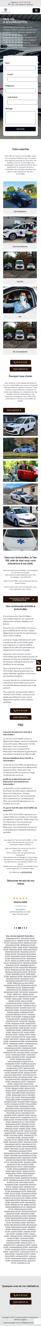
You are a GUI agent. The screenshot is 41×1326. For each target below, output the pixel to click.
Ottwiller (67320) (25, 1128)
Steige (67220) (30, 1023)
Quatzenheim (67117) (29, 1117)
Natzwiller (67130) (25, 1189)
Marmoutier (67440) (19, 1222)
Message (9, 109)
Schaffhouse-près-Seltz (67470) (23, 1066)
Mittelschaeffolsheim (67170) (15, 1207)
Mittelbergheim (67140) (12, 1211)
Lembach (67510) (27, 1243)
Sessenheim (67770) (18, 1037)
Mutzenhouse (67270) (18, 1191)
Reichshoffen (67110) (13, 1113)
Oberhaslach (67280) (29, 1158)
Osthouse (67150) (23, 1133)
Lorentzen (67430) (29, 1231)
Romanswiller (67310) (19, 1095)
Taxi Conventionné (20, 246)
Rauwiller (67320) (11, 1115)
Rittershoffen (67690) (13, 1099)
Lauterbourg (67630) (23, 1245)
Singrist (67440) (29, 1032)
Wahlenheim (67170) (14, 990)
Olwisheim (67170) (30, 1135)
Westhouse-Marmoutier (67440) (16, 972)
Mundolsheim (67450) (29, 1193)
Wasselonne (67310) (27, 978)
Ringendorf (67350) (28, 1099)
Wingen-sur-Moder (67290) (20, 961)
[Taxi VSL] (20, 265)
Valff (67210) (17, 994)
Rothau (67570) (29, 1088)
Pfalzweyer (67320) (12, 1126)
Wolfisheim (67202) (10, 947)
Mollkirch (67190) (30, 1205)
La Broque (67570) (21, 1256)
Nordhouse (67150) (13, 1164)
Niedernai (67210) (28, 1171)
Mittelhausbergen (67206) (23, 1209)
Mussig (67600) (15, 1193)
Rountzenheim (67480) (11, 1086)
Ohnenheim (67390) (14, 1137)
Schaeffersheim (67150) (14, 1068)
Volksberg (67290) (28, 990)
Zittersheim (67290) (28, 938)
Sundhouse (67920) (27, 1012)
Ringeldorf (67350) (10, 1102)
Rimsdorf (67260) (24, 1102)
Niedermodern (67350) (14, 1173)
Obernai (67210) (30, 1149)
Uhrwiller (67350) (29, 999)
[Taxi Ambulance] (20, 194)
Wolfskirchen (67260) (27, 945)
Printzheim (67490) (21, 1119)
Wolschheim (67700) (13, 945)
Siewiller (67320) (24, 1034)
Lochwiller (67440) (22, 1234)
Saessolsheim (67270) (18, 1081)
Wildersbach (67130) (11, 967)
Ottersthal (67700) (30, 1131)
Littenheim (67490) (29, 1236)
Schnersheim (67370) (26, 1050)
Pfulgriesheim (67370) (13, 1124)
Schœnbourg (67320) (29, 1048)
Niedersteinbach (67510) (13, 1166)
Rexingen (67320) (13, 1106)
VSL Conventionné (20, 352)
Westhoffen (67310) (18, 974)
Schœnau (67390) (13, 1050)
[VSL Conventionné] (20, 335)
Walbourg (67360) (28, 987)
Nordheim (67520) (27, 1164)
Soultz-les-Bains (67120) (27, 1028)
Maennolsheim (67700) (19, 1227)
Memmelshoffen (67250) (19, 1218)
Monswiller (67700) (17, 1202)
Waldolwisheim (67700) (12, 985)
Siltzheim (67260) (12, 1034)
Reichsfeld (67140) (28, 1113)
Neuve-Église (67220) (26, 1182)
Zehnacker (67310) (16, 943)
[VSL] (20, 300)
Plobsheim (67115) (18, 1122)
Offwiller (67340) (23, 1140)
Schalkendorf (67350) (12, 1064)
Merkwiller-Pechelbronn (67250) (15, 1216)
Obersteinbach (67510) (13, 1144)
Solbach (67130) (17, 1032)
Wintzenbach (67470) (18, 956)
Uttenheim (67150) (25, 996)
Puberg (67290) (9, 1119)
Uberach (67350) (26, 1001)
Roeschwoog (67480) (28, 1097)
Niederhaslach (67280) (12, 1178)
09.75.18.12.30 (24, 2)
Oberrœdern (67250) (17, 1149)
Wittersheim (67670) (30, 949)
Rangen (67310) (15, 1117)
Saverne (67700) (28, 1068)
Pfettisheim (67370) (28, 1124)
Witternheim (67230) (12, 952)
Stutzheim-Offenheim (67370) (16, 1014)
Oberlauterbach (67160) (12, 1153)
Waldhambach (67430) (29, 985)
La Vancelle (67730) (22, 1254)
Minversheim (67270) (29, 1211)
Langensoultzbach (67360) (18, 1247)
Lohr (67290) (10, 1234)
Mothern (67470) (31, 1198)
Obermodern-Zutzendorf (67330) (20, 1151)
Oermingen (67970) (16, 1142)
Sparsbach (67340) (25, 1025)
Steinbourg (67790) (18, 1023)
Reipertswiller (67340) (27, 1108)
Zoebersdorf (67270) (13, 938)
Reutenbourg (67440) (26, 1106)
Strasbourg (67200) (28, 1017)
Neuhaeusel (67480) (12, 1184)
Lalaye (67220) (14, 1252)
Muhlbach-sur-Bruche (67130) (14, 1198)
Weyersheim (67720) (18, 970)
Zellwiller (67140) (23, 940)
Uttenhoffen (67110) (11, 996)
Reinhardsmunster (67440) (13, 1111)
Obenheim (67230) (16, 1162)
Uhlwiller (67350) (14, 1001)
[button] (14, 927)
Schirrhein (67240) (23, 1052)
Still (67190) (23, 1021)
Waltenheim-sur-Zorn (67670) (23, 983)
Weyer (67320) (31, 970)
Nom (8, 63)
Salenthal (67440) (30, 1072)
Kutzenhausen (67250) (19, 1258)
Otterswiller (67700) (16, 1131)
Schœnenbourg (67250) (13, 1048)
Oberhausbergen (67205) (12, 1158)
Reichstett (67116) (30, 1111)
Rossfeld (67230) (22, 1090)
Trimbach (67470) (29, 1003)
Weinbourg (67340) (13, 978)
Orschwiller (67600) (16, 1135)
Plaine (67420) (30, 1122)
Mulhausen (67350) (28, 1196)
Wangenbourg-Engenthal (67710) (17, 981)
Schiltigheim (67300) (18, 1055)
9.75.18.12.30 (27, 872)
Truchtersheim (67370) (14, 1003)
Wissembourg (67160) (27, 952)
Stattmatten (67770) (11, 1025)
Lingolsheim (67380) (27, 1238)
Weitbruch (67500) (16, 976)
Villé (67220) (23, 992)
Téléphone (10, 86)
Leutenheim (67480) (13, 1243)
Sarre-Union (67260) (26, 1070)
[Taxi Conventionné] (20, 229)
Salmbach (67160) (17, 1072)
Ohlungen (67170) (10, 1140)
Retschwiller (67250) (12, 1108)
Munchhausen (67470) (13, 1196)
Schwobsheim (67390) (16, 1041)
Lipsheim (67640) (13, 1238)
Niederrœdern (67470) (13, 1171)
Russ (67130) (28, 1084)
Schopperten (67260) (26, 1046)
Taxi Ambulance (20, 211)
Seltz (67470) (14, 1039)
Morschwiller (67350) (12, 1200)
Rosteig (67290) (11, 1090)
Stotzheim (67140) (12, 1021)
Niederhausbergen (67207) (23, 1175)
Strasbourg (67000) (27, 1019)
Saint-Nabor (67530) (10, 1077)
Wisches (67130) (10, 954)
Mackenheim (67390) (19, 1229)
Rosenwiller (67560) (18, 1093)
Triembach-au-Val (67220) (13, 1005)
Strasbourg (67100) (13, 1019)
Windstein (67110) (16, 963)
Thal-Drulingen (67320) (28, 1010)
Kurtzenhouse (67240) (19, 1260)
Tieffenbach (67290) (12, 1008)
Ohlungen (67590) (27, 1137)
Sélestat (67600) (24, 1039)
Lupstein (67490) (16, 1231)
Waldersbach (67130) (13, 987)
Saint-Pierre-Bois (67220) (13, 1075)
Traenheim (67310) (29, 1005)
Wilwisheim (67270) (12, 965)
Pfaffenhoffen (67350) (27, 1126)
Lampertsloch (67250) (18, 1249)
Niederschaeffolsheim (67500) (23, 1169)
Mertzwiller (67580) (27, 1213)
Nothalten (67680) (30, 1162)
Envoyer (20, 129)
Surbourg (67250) (13, 1012)
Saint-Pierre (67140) (29, 1075)
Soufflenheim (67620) (13, 1030)
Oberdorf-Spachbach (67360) (16, 1160)
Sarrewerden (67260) (11, 1070)
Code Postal (13, 97)
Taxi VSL (20, 281)
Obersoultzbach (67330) (13, 1146)
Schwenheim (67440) (16, 1043)
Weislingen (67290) (30, 976)
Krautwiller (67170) (23, 1263)
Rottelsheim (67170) (27, 1086)
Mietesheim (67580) (13, 1213)
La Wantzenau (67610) (27, 1252)
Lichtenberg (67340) (28, 1240)
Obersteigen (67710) (29, 1144)
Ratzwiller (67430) (23, 1115)
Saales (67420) (18, 1084)
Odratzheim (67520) (30, 1142)
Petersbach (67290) (11, 1128)
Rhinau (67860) (31, 1104)
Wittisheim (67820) (15, 949)
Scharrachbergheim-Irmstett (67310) (20, 1061)
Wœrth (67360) (23, 947)
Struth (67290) (16, 1017)
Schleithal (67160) (9, 1052)
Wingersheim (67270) (18, 958)
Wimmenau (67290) (30, 963)
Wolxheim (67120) (30, 943)
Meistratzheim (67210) (18, 1220)
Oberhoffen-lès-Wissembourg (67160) (23, 1155)
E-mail (10, 74)
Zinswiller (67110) (10, 940)
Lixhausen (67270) (16, 1236)
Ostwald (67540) (10, 1133)
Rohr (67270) (15, 1097)
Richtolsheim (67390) (17, 1104)
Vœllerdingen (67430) (11, 992)
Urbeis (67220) (17, 999)
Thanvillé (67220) (26, 1008)
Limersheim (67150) (13, 1240)
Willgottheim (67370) (27, 965)
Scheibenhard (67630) (23, 1059)
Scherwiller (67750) (18, 1057)
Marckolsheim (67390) (18, 1225)
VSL (20, 316)
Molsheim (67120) (17, 1205)
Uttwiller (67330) (28, 994)
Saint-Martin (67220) (25, 1077)
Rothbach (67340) (17, 1088)
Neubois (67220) (17, 1187)
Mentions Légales (20, 1320)
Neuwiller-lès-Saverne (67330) (19, 1180)
